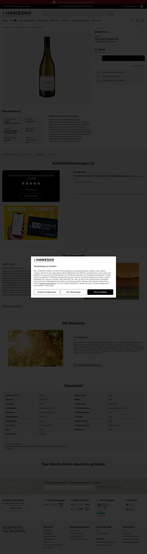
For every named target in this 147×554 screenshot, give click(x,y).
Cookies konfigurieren (46, 292)
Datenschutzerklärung (48, 283)
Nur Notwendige (73, 292)
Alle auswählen (100, 292)
